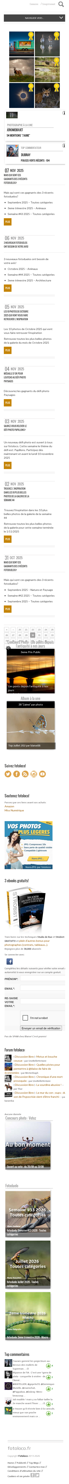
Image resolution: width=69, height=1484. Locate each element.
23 (39, 629)
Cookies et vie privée (19, 1476)
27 (13, 635)
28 (20, 635)
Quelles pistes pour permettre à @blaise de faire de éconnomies (32, 1068)
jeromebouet (15, 130)
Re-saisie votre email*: (11, 1002)
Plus (7, 221)
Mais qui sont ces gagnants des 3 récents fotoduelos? (15, 178)
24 (46, 629)
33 (52, 635)
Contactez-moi (37, 1467)
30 (33, 635)
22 (33, 629)
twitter (37, 1475)
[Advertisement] (36, 1431)
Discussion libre (24, 1056)
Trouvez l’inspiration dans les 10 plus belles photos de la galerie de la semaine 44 (16, 494)
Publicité (21, 1463)
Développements (17, 1467)
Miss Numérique (14, 810)
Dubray (25, 155)
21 (26, 629)
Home (11, 1463)
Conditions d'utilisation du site (24, 1471)
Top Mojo (34, 1463)
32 (46, 635)
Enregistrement (48, 4)
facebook (32, 1475)
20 (20, 629)
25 (52, 629)
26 (7, 635)
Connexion (34, 4)
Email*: (10, 988)
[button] (10, 961)
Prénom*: (11, 979)
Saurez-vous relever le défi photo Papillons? (15, 427)
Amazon (9, 806)
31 (39, 635)
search (61, 4)
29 (26, 635)
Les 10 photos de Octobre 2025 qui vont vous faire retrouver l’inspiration (16, 315)
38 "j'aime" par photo (31, 704)
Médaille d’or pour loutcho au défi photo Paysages (15, 377)
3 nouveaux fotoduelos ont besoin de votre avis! (16, 244)
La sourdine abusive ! (49, 1084)
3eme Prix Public (30, 652)
